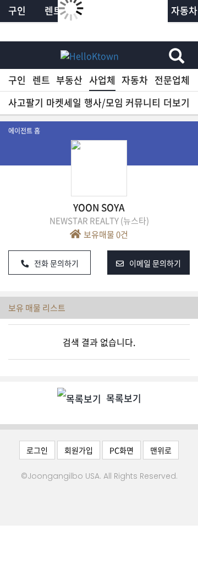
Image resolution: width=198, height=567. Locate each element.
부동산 (69, 80)
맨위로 (161, 450)
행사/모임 (103, 102)
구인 (17, 80)
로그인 (37, 450)
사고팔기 (25, 102)
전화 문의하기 (56, 263)
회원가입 (78, 450)
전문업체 (172, 80)
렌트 (41, 80)
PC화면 (121, 450)
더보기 (176, 102)
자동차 (135, 80)
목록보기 (122, 398)
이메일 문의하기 (155, 263)
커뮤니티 (143, 102)
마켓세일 (63, 102)
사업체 (102, 80)
